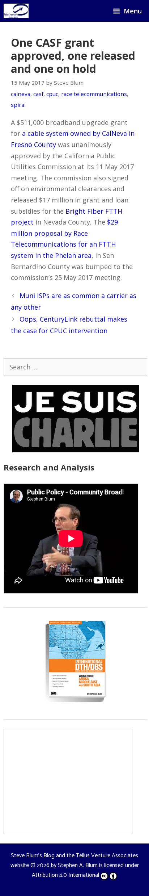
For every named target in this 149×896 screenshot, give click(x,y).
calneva (20, 93)
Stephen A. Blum (78, 865)
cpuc (52, 93)
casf (38, 93)
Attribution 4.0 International (65, 875)
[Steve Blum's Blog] (16, 11)
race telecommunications (94, 93)
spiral (18, 104)
